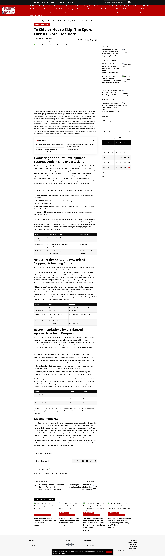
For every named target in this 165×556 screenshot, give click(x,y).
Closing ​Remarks (73, 149)
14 (121, 157)
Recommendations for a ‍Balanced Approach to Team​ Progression (80, 145)
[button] (109, 552)
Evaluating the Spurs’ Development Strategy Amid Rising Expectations (50, 145)
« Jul (103, 176)
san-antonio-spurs (46, 454)
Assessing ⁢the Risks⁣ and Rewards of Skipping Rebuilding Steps (47, 150)
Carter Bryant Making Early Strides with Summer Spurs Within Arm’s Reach (69, 520)
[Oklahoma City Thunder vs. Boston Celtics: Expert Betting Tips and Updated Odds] (126, 66)
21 (121, 162)
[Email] (90, 39)
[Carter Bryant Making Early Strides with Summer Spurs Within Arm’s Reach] (70, 509)
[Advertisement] (115, 30)
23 (129, 162)
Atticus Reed (39, 39)
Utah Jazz (111, 99)
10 (104, 157)
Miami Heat (115, 60)
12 (112, 157)
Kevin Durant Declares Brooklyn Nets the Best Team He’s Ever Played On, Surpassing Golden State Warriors (111, 54)
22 (125, 162)
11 (108, 157)
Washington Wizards (108, 87)
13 (116, 157)
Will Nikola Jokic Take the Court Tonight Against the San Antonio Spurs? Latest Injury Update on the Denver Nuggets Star (94, 522)
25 (108, 167)
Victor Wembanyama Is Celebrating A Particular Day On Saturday (45, 520)
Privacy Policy (60, 553)
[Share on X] (88, 39)
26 (112, 167)
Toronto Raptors (114, 111)
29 (125, 167)
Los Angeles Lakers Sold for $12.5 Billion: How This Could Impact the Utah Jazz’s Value (111, 94)
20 (116, 162)
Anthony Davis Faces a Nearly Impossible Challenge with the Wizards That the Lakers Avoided (111, 79)
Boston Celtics (106, 72)
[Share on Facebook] (85, 39)
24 (104, 167)
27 (116, 167)
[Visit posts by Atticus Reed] (36, 469)
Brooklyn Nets (106, 60)
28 (121, 167)
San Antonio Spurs (41, 24)
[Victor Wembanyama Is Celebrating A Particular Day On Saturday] (45, 509)
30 (129, 167)
